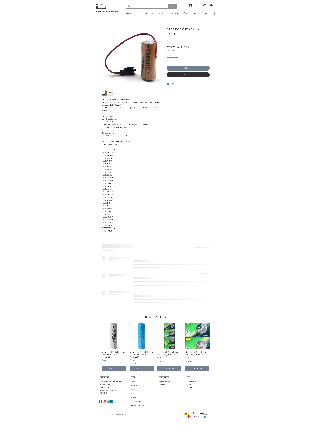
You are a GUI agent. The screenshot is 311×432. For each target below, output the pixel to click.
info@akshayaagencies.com (108, 390)
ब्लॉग (132, 389)
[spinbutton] (172, 60)
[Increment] (175, 60)
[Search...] (172, 6)
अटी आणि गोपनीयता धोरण (138, 406)
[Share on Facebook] (168, 83)
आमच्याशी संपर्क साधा (164, 381)
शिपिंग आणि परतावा (136, 401)
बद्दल (132, 393)
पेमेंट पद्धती (189, 387)
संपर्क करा (133, 397)
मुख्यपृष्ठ (133, 381)
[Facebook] (100, 401)
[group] (155, 347)
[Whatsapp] (108, 401)
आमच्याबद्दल (162, 384)
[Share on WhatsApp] (172, 83)
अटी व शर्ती (189, 384)
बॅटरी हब (99, 4)
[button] (210, 5)
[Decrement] (168, 60)
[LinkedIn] (111, 401)
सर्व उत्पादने (134, 385)
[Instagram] (104, 401)
